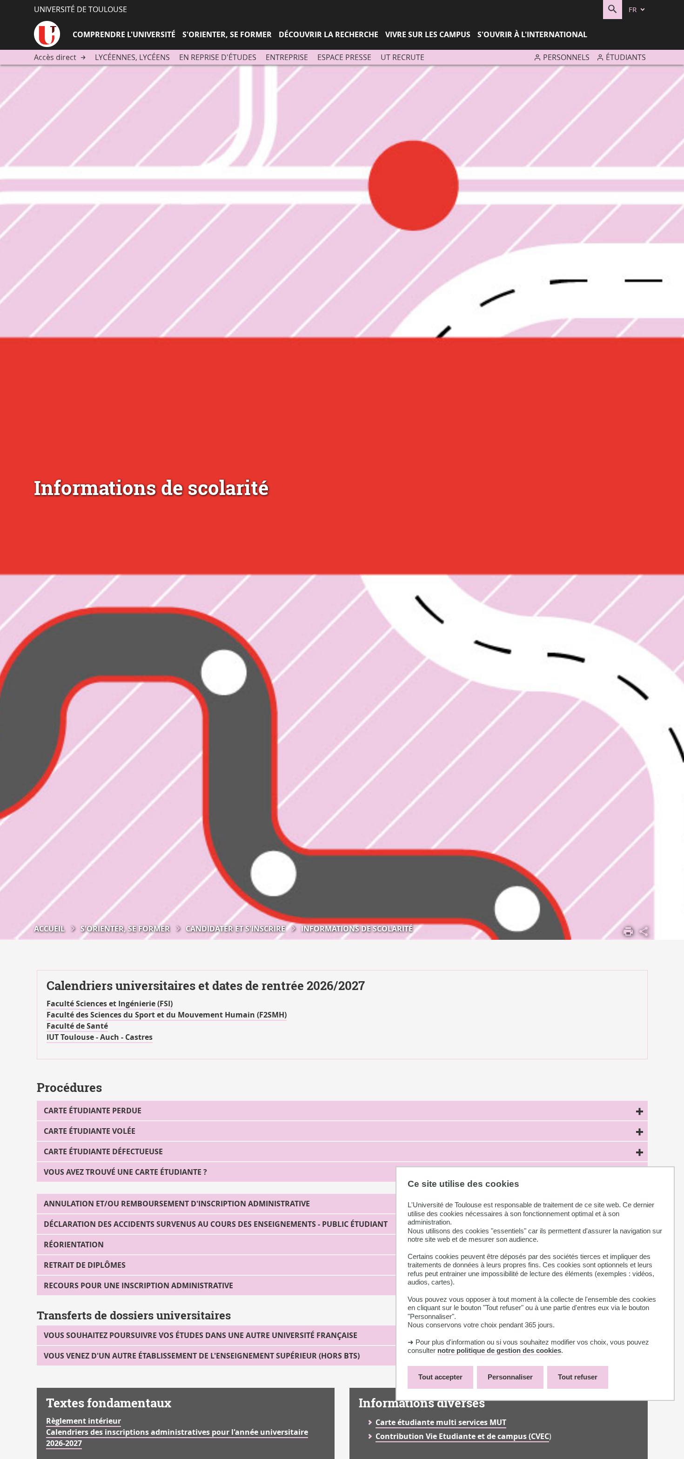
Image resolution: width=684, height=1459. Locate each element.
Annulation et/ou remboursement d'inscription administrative (177, 1203)
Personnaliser (510, 1377)
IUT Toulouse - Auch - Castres (100, 1037)
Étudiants (626, 57)
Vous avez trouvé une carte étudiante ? (125, 1172)
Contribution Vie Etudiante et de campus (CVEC (462, 1436)
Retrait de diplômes (85, 1265)
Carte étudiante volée (89, 1131)
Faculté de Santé (77, 1026)
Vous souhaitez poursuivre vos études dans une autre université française (200, 1335)
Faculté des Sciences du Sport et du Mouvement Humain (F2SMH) (167, 1015)
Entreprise (287, 57)
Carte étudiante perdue (92, 1110)
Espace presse (344, 57)
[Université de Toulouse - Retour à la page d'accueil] (47, 35)
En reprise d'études (217, 57)
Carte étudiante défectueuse (103, 1151)
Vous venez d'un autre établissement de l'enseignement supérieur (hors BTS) (202, 1356)
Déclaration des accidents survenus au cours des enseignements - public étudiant (216, 1224)
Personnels (566, 57)
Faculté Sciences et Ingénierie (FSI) (110, 1003)
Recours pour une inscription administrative (138, 1285)
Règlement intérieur (83, 1421)
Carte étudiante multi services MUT (441, 1422)
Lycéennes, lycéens (132, 57)
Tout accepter (440, 1377)
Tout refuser (577, 1377)
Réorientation (74, 1244)
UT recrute (402, 57)
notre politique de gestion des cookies (499, 1350)
